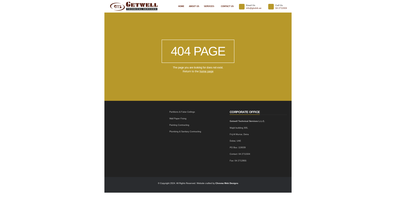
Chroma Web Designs (226, 183)
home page (206, 71)
